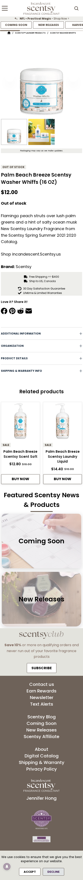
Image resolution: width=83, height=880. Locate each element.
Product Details (14, 358)
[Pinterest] (12, 311)
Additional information (21, 333)
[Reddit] (20, 311)
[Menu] (5, 8)
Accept (30, 872)
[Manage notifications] (6, 866)
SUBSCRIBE (41, 668)
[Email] (28, 311)
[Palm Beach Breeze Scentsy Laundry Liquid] (62, 422)
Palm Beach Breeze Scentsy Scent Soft (20, 454)
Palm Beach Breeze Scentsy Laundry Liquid (63, 456)
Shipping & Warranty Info (21, 371)
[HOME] (9, 33)
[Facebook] (4, 311)
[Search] (76, 8)
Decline (53, 872)
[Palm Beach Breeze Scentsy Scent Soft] (20, 422)
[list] (41, 18)
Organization (12, 346)
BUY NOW (20, 478)
